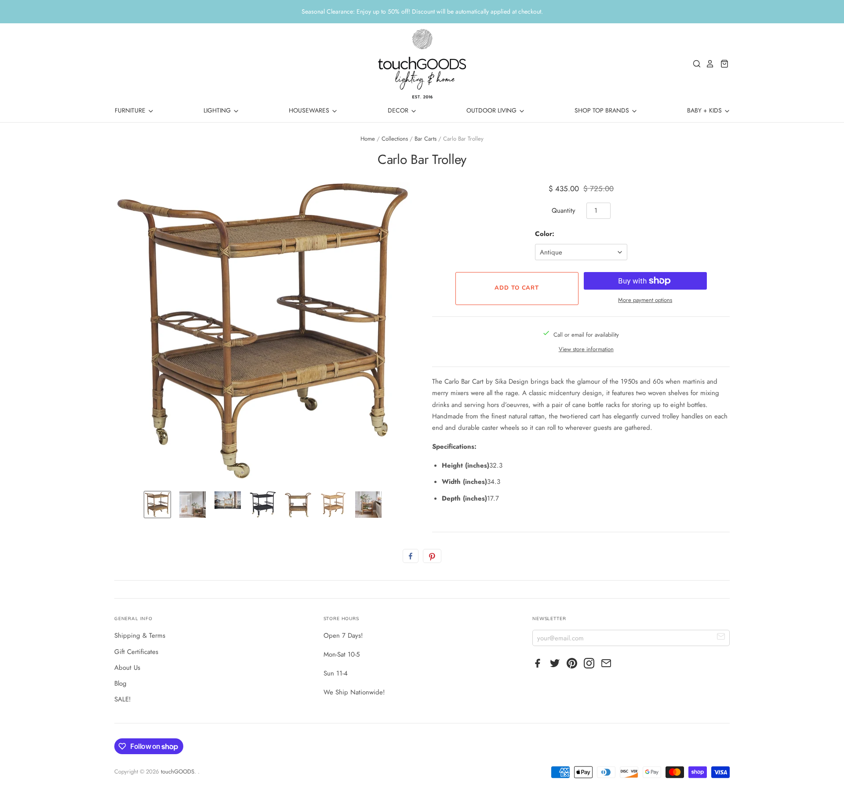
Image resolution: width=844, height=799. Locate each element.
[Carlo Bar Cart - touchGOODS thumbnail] (157, 504)
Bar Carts (426, 138)
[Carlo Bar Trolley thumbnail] (192, 504)
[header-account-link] (707, 63)
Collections (395, 138)
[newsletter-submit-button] (721, 637)
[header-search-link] (694, 63)
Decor (399, 110)
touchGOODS (177, 771)
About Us (127, 667)
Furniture (131, 110)
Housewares (310, 110)
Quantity (563, 210)
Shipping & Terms (139, 635)
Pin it (432, 556)
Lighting (218, 110)
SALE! (122, 699)
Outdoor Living (492, 110)
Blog (120, 683)
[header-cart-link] (722, 63)
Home (367, 138)
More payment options (645, 300)
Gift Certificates (136, 652)
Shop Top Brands (603, 110)
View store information (586, 349)
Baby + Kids (705, 110)
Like (410, 556)
